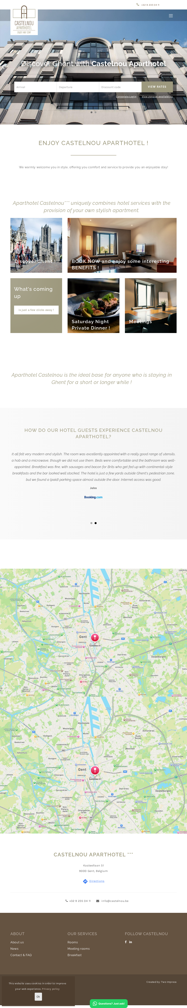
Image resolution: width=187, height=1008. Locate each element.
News (14, 948)
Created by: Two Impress (161, 982)
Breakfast (74, 955)
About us (17, 942)
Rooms (73, 942)
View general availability (157, 96)
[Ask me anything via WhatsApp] (109, 1003)
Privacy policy (51, 988)
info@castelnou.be (114, 901)
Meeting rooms (79, 948)
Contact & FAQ (21, 955)
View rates (157, 86)
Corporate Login (126, 96)
